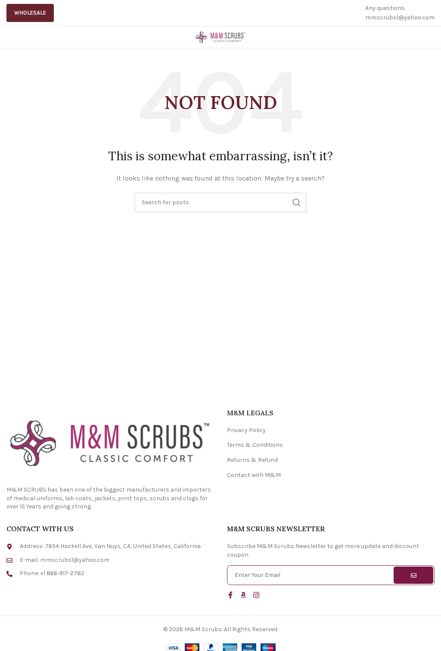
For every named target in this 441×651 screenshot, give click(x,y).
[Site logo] (220, 36)
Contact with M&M (254, 475)
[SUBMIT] (413, 575)
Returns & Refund (252, 460)
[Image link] (110, 441)
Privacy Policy (246, 430)
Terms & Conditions (255, 445)
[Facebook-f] (230, 595)
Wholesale (30, 12)
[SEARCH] (297, 202)
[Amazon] (243, 595)
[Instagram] (256, 595)
